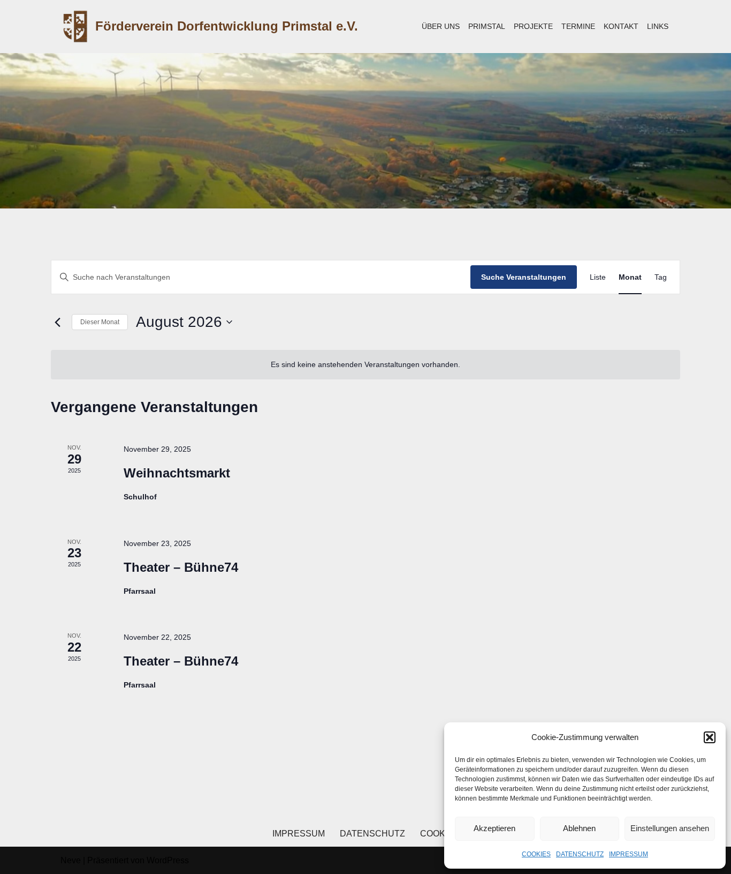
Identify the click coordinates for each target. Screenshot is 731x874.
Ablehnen (579, 828)
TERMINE (578, 26)
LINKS (657, 26)
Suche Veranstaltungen (523, 277)
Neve (70, 860)
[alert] (365, 364)
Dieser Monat (99, 322)
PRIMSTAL (486, 26)
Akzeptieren (494, 828)
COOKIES (536, 854)
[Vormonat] (57, 322)
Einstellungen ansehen (669, 828)
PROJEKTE (533, 26)
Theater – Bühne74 (181, 567)
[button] (709, 737)
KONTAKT (621, 26)
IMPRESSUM (628, 854)
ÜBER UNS (441, 26)
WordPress (168, 860)
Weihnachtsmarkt (177, 473)
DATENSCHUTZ (580, 854)
